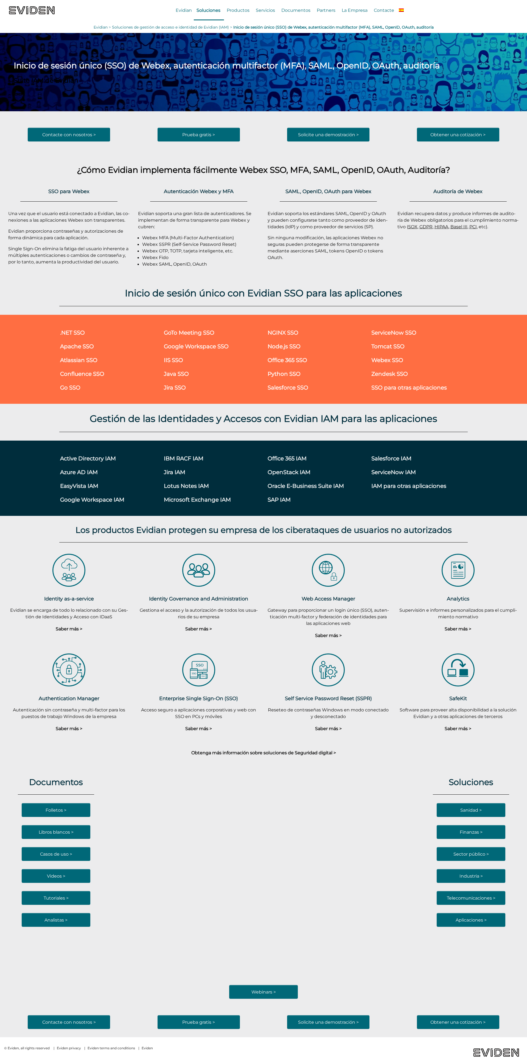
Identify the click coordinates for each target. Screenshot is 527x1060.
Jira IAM (174, 472)
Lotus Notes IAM (186, 485)
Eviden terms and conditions (111, 1048)
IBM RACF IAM (183, 458)
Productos (238, 10)
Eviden (147, 1048)
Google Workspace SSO (196, 346)
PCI (473, 226)
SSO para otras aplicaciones (409, 387)
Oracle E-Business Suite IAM (306, 485)
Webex (253, 169)
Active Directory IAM (88, 458)
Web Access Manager (328, 599)
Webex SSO (387, 360)
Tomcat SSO (388, 346)
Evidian (184, 10)
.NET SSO (72, 332)
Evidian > (103, 27)
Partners (326, 10)
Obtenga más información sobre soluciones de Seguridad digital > (263, 752)
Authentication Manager (69, 698)
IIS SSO (173, 360)
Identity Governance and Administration (198, 599)
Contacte (384, 10)
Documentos (295, 10)
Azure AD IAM (79, 472)
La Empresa (355, 10)
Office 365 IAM (287, 458)
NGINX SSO (283, 332)
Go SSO (70, 387)
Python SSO (284, 373)
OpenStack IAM (289, 472)
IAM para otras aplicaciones (408, 485)
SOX (412, 226)
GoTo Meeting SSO (189, 332)
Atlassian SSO (78, 360)
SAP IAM (279, 499)
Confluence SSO (82, 373)
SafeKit (458, 698)
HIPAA (441, 226)
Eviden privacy (69, 1048)
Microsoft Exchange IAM (197, 499)
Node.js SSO (284, 346)
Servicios (265, 10)
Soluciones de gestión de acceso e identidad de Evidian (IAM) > (172, 27)
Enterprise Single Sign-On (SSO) (198, 698)
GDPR (426, 226)
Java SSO (176, 373)
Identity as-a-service (69, 599)
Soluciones (208, 10)
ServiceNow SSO (393, 332)
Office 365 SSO (287, 360)
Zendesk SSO (389, 373)
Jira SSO (175, 387)
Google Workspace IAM (92, 499)
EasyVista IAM (79, 485)
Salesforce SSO (288, 387)
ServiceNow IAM (393, 472)
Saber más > (69, 628)
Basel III (458, 226)
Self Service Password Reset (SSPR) (328, 698)
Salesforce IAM (391, 458)
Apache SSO (77, 346)
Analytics (458, 599)
